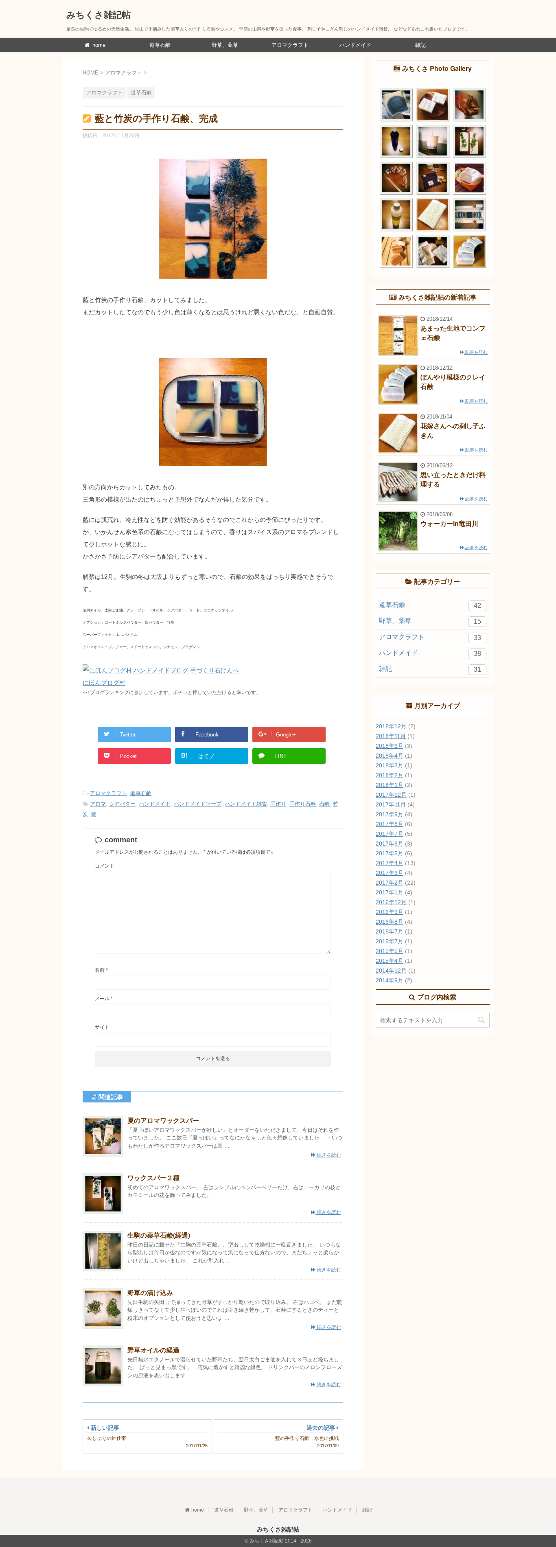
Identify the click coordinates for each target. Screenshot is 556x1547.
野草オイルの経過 (153, 1349)
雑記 (420, 45)
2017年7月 (389, 833)
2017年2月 (389, 882)
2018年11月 (391, 736)
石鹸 (324, 804)
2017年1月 (389, 892)
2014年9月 (389, 980)
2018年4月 (389, 755)
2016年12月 (391, 902)
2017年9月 (389, 814)
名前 (101, 970)
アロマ (98, 804)
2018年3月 (389, 765)
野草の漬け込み (150, 1292)
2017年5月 (389, 853)
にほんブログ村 (104, 682)
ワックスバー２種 (153, 1177)
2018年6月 (389, 746)
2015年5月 (389, 951)
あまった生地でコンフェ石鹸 (453, 332)
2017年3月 (389, 873)
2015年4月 (389, 961)
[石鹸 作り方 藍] (213, 477)
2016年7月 (389, 931)
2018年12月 (391, 726)
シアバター (122, 804)
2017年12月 (391, 794)
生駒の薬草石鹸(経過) (158, 1235)
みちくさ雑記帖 (98, 14)
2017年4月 (389, 863)
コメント (104, 866)
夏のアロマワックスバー (163, 1120)
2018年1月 (389, 785)
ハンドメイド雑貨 (246, 804)
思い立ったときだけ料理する (453, 479)
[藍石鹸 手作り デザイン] (213, 290)
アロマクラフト (290, 45)
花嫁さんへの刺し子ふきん (453, 430)
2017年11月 (391, 804)
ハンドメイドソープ (197, 804)
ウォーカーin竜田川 (449, 523)
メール (104, 998)
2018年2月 (389, 775)
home (98, 45)
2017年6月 (389, 843)
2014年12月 (391, 970)
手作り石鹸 (302, 804)
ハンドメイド (355, 45)
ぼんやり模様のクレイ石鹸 (453, 381)
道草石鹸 (160, 45)
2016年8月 (389, 921)
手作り (278, 804)
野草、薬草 (225, 45)
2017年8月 (389, 824)
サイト (102, 1027)
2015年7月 (389, 941)
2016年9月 (389, 912)
